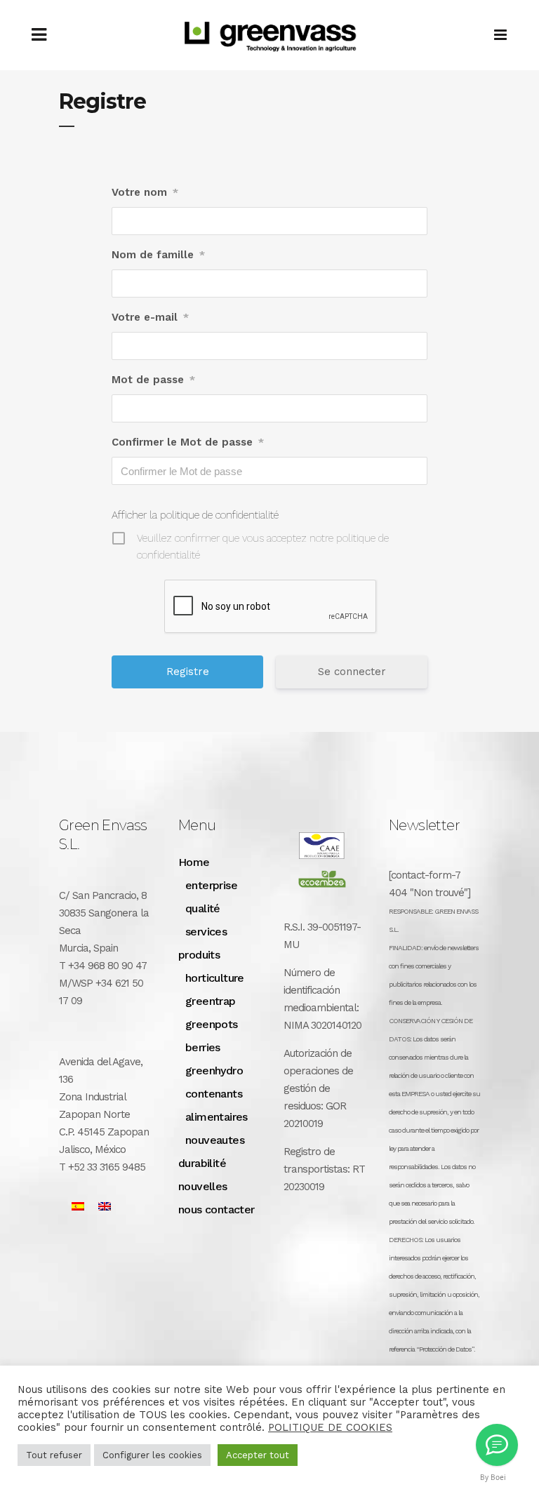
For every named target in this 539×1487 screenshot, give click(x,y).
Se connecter (352, 671)
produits (199, 954)
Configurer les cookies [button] (152, 1455)
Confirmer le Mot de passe (188, 442)
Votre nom (145, 192)
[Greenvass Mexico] (497, 1445)
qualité (202, 908)
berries (202, 1047)
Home (194, 862)
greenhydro (214, 1070)
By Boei (493, 1477)
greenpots (211, 1024)
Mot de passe (153, 379)
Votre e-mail (150, 317)
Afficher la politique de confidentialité (195, 515)
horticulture (214, 978)
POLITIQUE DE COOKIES (330, 1427)
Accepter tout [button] (257, 1455)
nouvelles (202, 1186)
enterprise (211, 885)
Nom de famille (158, 254)
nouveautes (214, 1140)
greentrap (210, 1001)
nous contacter (216, 1209)
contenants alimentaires (216, 1105)
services (206, 931)
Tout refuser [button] (54, 1455)
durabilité (202, 1163)
